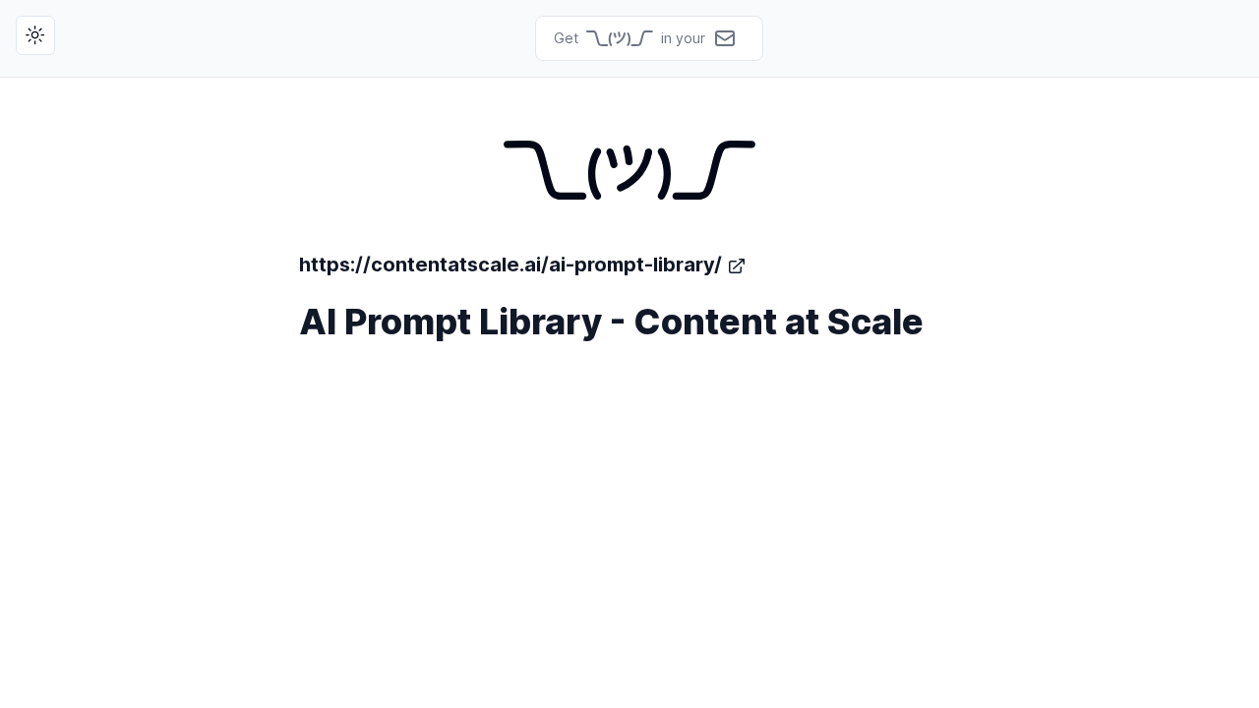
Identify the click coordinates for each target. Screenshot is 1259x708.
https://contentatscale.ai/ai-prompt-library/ (510, 264)
